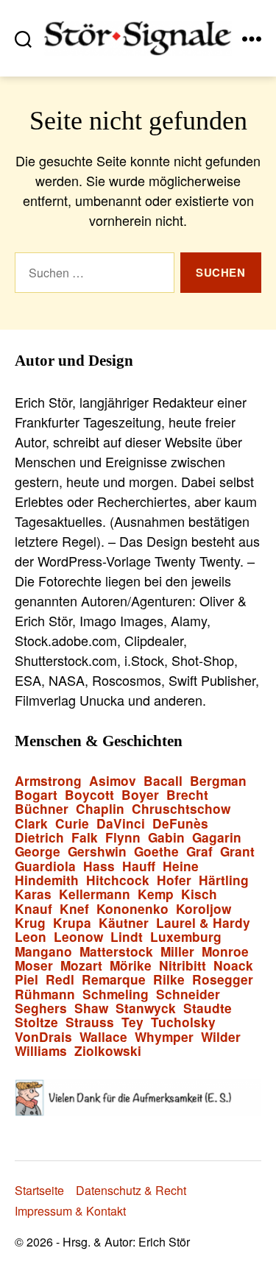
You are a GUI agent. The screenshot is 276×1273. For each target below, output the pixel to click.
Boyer (140, 795)
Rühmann (45, 994)
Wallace (103, 1037)
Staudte (207, 1008)
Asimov (112, 781)
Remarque (114, 980)
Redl (60, 980)
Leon (30, 937)
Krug (30, 923)
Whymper (164, 1037)
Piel (26, 980)
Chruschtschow (181, 809)
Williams (41, 1051)
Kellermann (94, 894)
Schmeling (115, 994)
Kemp (156, 894)
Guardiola (45, 866)
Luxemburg (186, 937)
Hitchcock (117, 880)
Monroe (225, 952)
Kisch (199, 894)
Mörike (131, 966)
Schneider (188, 994)
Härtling (224, 880)
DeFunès (180, 824)
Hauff (138, 866)
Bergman (218, 781)
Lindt (126, 937)
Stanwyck (146, 1008)
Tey (132, 1022)
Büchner (41, 809)
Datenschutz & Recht (131, 1190)
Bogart (36, 795)
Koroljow (203, 909)
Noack (233, 966)
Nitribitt (182, 966)
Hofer (174, 880)
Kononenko (132, 909)
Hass (99, 866)
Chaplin (100, 809)
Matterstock (116, 952)
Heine (181, 866)
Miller (177, 952)
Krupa (72, 923)
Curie (72, 824)
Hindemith (47, 880)
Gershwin (97, 851)
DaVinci (120, 824)
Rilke (169, 980)
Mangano (43, 952)
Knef (74, 909)
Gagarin (216, 837)
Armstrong (48, 781)
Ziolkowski (107, 1051)
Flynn (123, 837)
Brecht (187, 795)
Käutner (124, 923)
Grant (237, 851)
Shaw (91, 1008)
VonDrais (43, 1037)
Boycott (89, 795)
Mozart (81, 966)
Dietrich (39, 837)
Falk (84, 837)
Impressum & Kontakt (70, 1210)
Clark (31, 824)
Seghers (41, 1008)
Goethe (156, 851)
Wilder (221, 1037)
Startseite (39, 1190)
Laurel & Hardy (203, 923)
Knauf (33, 909)
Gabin (166, 837)
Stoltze (36, 1022)
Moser (34, 966)
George (37, 851)
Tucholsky (183, 1022)
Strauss (90, 1022)
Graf (199, 851)
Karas (33, 894)
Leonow (78, 937)
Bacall (163, 781)
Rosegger (222, 980)
